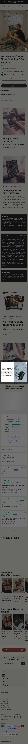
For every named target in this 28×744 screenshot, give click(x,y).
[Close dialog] (26, 363)
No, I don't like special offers (7, 375)
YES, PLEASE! (7, 372)
